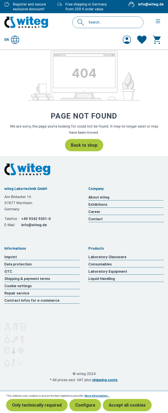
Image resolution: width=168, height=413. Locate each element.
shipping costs (104, 380)
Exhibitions (97, 204)
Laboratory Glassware (107, 257)
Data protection (18, 264)
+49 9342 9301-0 (36, 218)
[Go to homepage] (26, 22)
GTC (8, 271)
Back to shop (84, 145)
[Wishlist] (142, 40)
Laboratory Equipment (107, 271)
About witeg (98, 197)
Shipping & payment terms (27, 278)
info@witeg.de (151, 4)
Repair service (16, 293)
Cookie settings (18, 286)
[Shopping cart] (157, 40)
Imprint (10, 257)
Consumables (100, 264)
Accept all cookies (127, 405)
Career (94, 211)
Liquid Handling (101, 278)
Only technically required (37, 405)
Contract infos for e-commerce (32, 300)
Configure (85, 405)
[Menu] (158, 21)
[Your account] (127, 40)
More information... (97, 395)
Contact (95, 219)
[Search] (82, 22)
